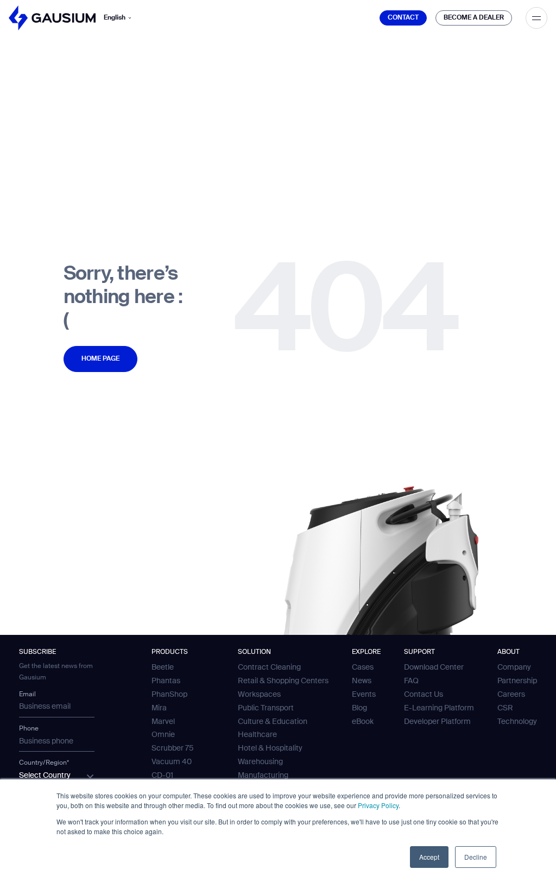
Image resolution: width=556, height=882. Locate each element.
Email (27, 694)
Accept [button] (429, 856)
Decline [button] (475, 856)
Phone (29, 729)
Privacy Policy (378, 805)
